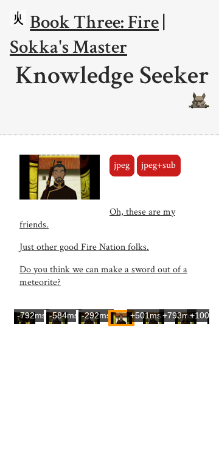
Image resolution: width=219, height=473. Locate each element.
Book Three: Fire (94, 22)
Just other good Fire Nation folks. (84, 247)
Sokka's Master (68, 47)
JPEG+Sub (158, 165)
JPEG (122, 165)
